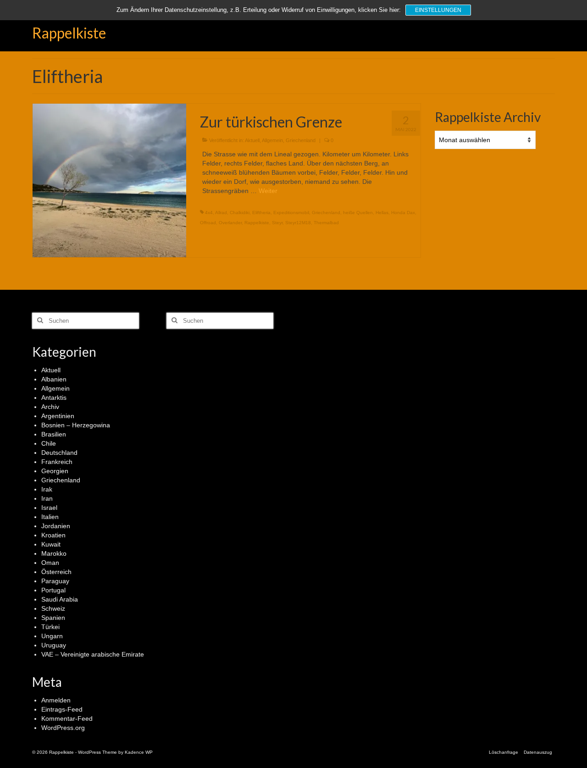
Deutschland (59, 452)
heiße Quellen (358, 212)
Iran (47, 498)
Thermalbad (326, 222)
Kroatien (53, 535)
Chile (48, 443)
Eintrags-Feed (62, 709)
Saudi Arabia (59, 599)
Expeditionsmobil (291, 212)
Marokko (53, 553)
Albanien (53, 379)
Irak (46, 489)
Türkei (50, 626)
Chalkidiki (239, 212)
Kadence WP (139, 752)
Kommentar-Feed (67, 718)
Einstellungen (438, 10)
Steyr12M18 (298, 222)
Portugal (53, 590)
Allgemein (272, 140)
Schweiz (53, 608)
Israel (49, 507)
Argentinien (57, 416)
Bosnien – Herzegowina (75, 425)
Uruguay (53, 645)
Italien (50, 516)
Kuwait (51, 544)
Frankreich (56, 461)
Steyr (277, 222)
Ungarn (52, 636)
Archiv (50, 406)
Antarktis (53, 397)
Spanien (53, 617)
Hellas (382, 212)
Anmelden (56, 700)
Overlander (230, 222)
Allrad (221, 212)
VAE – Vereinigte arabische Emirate (92, 654)
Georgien (54, 471)
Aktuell (252, 140)
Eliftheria (261, 212)
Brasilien (53, 434)
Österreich (56, 571)
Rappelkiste (69, 33)
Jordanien (55, 526)
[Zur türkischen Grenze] (109, 179)
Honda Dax (403, 212)
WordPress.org (63, 727)
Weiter (268, 190)
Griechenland (301, 140)
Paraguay (55, 581)
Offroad (208, 222)
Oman (50, 562)
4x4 (209, 212)
